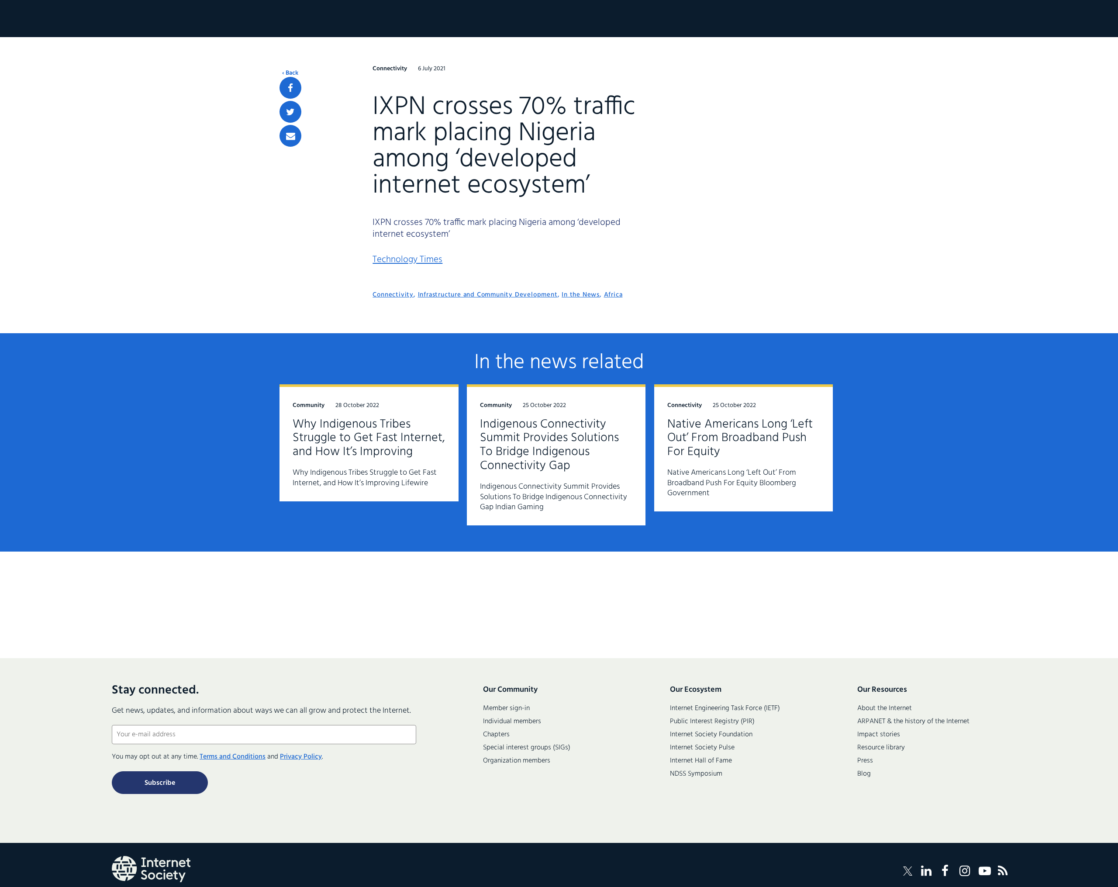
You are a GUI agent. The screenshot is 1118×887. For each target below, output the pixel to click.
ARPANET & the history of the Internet (913, 721)
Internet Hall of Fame (701, 760)
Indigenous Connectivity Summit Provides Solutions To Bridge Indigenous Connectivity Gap (549, 445)
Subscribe (160, 783)
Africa (613, 295)
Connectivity (393, 295)
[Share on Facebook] (290, 88)
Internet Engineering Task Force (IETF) (725, 708)
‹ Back (290, 73)
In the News (581, 295)
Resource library (881, 747)
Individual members (512, 721)
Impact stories (878, 734)
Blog (864, 774)
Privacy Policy (301, 757)
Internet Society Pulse (702, 747)
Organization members (516, 760)
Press (865, 760)
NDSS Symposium (696, 774)
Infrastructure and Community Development (488, 295)
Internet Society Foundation (711, 734)
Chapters (496, 734)
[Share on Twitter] (290, 112)
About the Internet (884, 708)
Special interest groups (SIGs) (526, 747)
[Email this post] (290, 136)
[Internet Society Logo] (151, 869)
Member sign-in (506, 708)
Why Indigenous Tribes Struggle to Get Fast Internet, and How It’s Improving (369, 438)
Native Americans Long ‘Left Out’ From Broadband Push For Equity (740, 438)
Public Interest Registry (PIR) (712, 721)
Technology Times (407, 259)
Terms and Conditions (233, 757)
